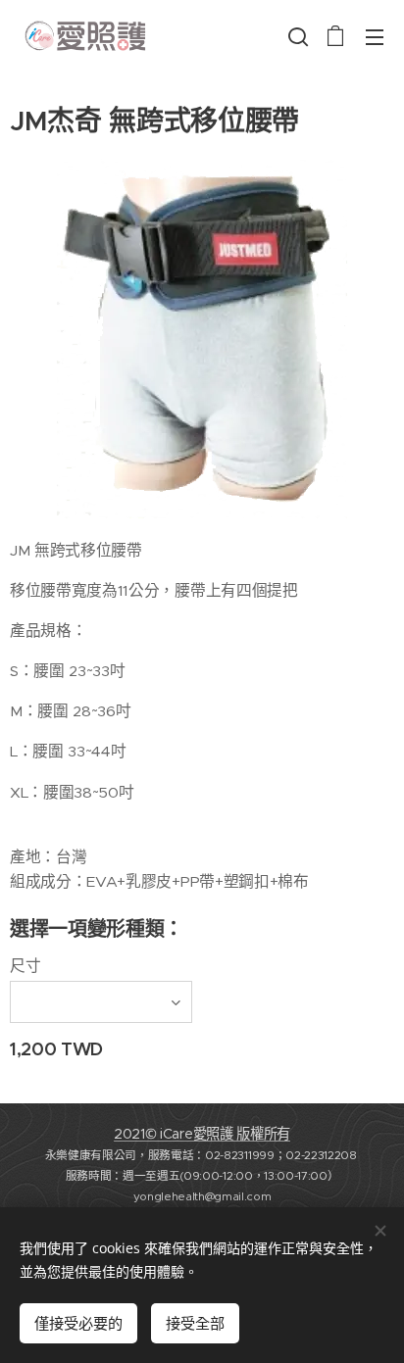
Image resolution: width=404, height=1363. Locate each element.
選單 (374, 36)
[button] (296, 36)
